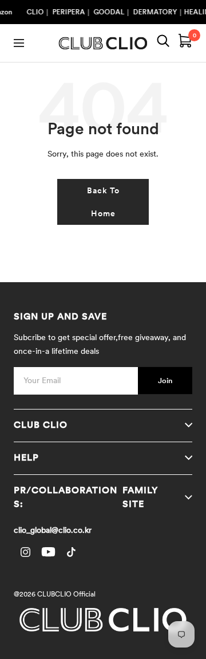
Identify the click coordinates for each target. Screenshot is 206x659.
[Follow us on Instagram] (25, 552)
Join (165, 380)
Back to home (103, 202)
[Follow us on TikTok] (71, 552)
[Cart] (185, 43)
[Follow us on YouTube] (48, 552)
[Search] (163, 42)
